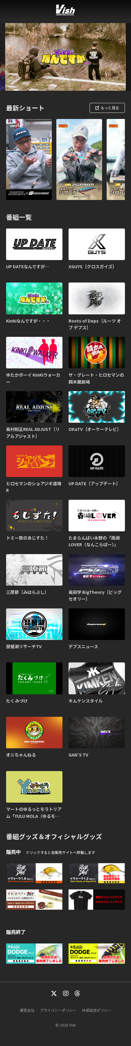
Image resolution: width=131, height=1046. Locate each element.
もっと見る (110, 107)
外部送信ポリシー (96, 1010)
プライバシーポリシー (58, 1010)
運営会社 (27, 1010)
